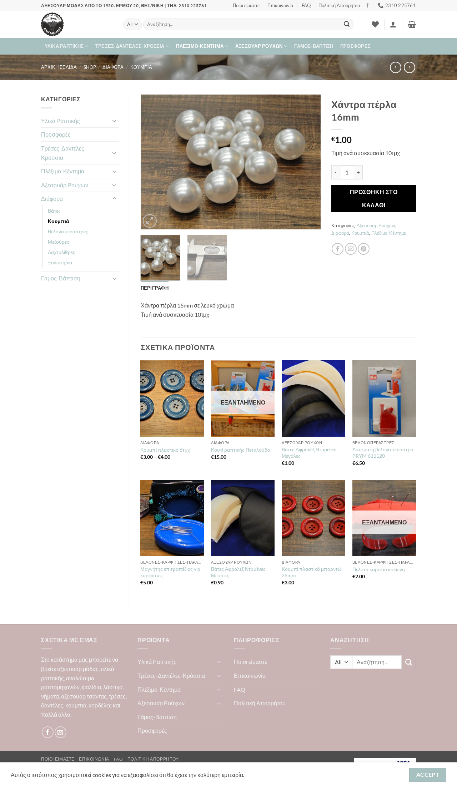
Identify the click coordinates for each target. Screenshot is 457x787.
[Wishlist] (375, 24)
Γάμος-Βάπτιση (313, 46)
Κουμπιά (141, 67)
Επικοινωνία (280, 5)
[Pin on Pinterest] (364, 249)
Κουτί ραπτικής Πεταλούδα (240, 450)
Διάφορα (113, 67)
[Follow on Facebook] (367, 5)
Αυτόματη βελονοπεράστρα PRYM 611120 (382, 452)
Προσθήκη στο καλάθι (374, 198)
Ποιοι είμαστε (246, 5)
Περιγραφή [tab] (155, 288)
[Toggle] (114, 120)
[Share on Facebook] (337, 249)
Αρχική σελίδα (59, 67)
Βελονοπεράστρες (68, 231)
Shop (90, 67)
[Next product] (395, 67)
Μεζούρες (58, 242)
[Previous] (153, 162)
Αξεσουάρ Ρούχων (259, 46)
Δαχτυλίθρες (61, 252)
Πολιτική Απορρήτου (339, 5)
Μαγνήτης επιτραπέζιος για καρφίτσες (170, 572)
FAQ (306, 5)
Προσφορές (355, 46)
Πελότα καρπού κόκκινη (378, 569)
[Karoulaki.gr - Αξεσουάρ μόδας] (76, 24)
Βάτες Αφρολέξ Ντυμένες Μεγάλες (309, 452)
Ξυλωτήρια (60, 262)
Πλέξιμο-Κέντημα (200, 46)
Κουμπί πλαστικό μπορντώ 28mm (312, 572)
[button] (393, 24)
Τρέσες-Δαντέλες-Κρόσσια (130, 46)
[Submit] (347, 25)
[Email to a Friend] (351, 249)
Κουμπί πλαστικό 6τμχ (165, 450)
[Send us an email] (60, 732)
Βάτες (54, 211)
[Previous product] (409, 67)
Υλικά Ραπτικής (64, 46)
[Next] (308, 162)
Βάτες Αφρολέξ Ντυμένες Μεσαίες (238, 572)
